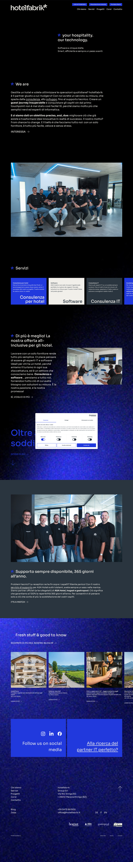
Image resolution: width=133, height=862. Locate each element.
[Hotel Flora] (29, 670)
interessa (18, 131)
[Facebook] (60, 734)
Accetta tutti (86, 445)
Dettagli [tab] (66, 420)
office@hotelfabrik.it (69, 812)
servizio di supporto (21, 587)
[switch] (59, 439)
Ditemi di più (18, 454)
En (105, 812)
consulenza (33, 99)
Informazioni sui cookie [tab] (87, 420)
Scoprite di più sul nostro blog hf (32, 643)
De (96, 812)
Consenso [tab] (45, 420)
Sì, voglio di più (20, 397)
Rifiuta (46, 445)
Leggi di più (15, 701)
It (101, 812)
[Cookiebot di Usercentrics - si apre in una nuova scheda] (90, 416)
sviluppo (51, 99)
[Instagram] (43, 733)
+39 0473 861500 (67, 809)
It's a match (18, 602)
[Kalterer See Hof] (66, 670)
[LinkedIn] (51, 733)
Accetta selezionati (66, 445)
